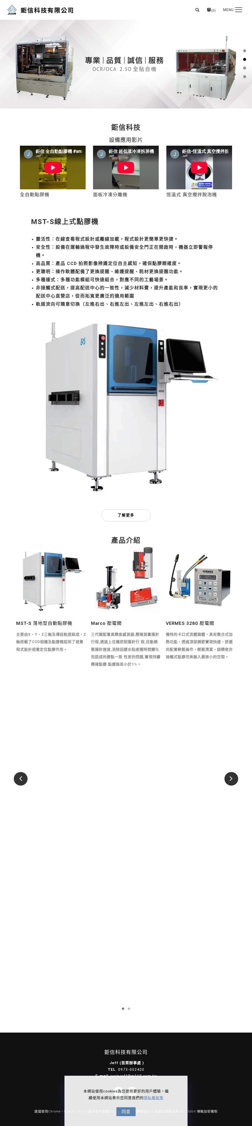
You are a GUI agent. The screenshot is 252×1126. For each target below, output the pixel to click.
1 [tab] (244, 50)
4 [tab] (244, 76)
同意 (126, 1111)
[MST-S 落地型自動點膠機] (51, 580)
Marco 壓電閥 (106, 623)
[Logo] (40, 10)
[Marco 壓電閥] (126, 580)
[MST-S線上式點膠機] (126, 406)
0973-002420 (131, 1069)
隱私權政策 (153, 1098)
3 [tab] (244, 68)
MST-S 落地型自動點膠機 (44, 623)
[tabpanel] (126, 64)
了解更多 (126, 515)
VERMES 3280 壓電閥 (190, 623)
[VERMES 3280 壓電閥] (201, 580)
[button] (197, 10)
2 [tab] (244, 59)
